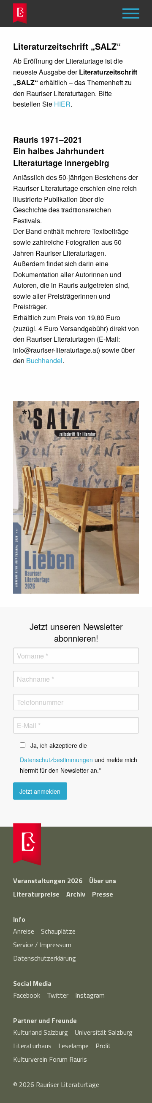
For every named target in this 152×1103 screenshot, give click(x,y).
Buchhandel (44, 360)
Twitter (57, 995)
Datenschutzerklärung (44, 958)
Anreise (23, 931)
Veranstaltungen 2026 (47, 880)
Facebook (26, 995)
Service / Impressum (42, 944)
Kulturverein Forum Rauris (50, 1059)
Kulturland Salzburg (40, 1032)
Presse (102, 894)
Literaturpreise (36, 894)
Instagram (90, 995)
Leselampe (73, 1045)
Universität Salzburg (104, 1032)
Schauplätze (58, 931)
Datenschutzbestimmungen (56, 759)
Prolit (103, 1045)
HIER (62, 104)
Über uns (102, 880)
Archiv (75, 894)
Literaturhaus (32, 1045)
